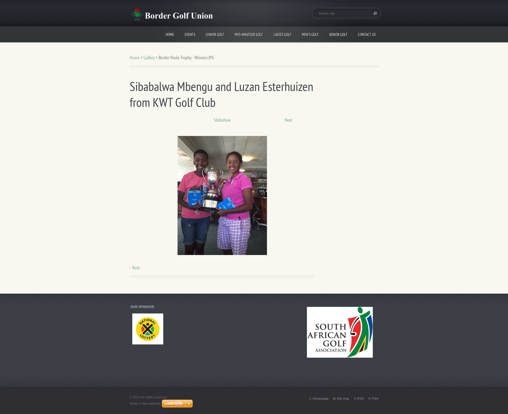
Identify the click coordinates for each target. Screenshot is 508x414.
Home (170, 34)
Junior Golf (215, 34)
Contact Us (367, 34)
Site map (343, 399)
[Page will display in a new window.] (222, 195)
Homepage (320, 399)
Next (288, 120)
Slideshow (222, 120)
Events (190, 34)
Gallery (149, 57)
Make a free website (145, 404)
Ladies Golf (282, 34)
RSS (360, 399)
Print (375, 399)
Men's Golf (310, 34)
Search (374, 13)
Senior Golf (338, 34)
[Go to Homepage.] (171, 16)
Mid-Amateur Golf (249, 34)
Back (136, 268)
